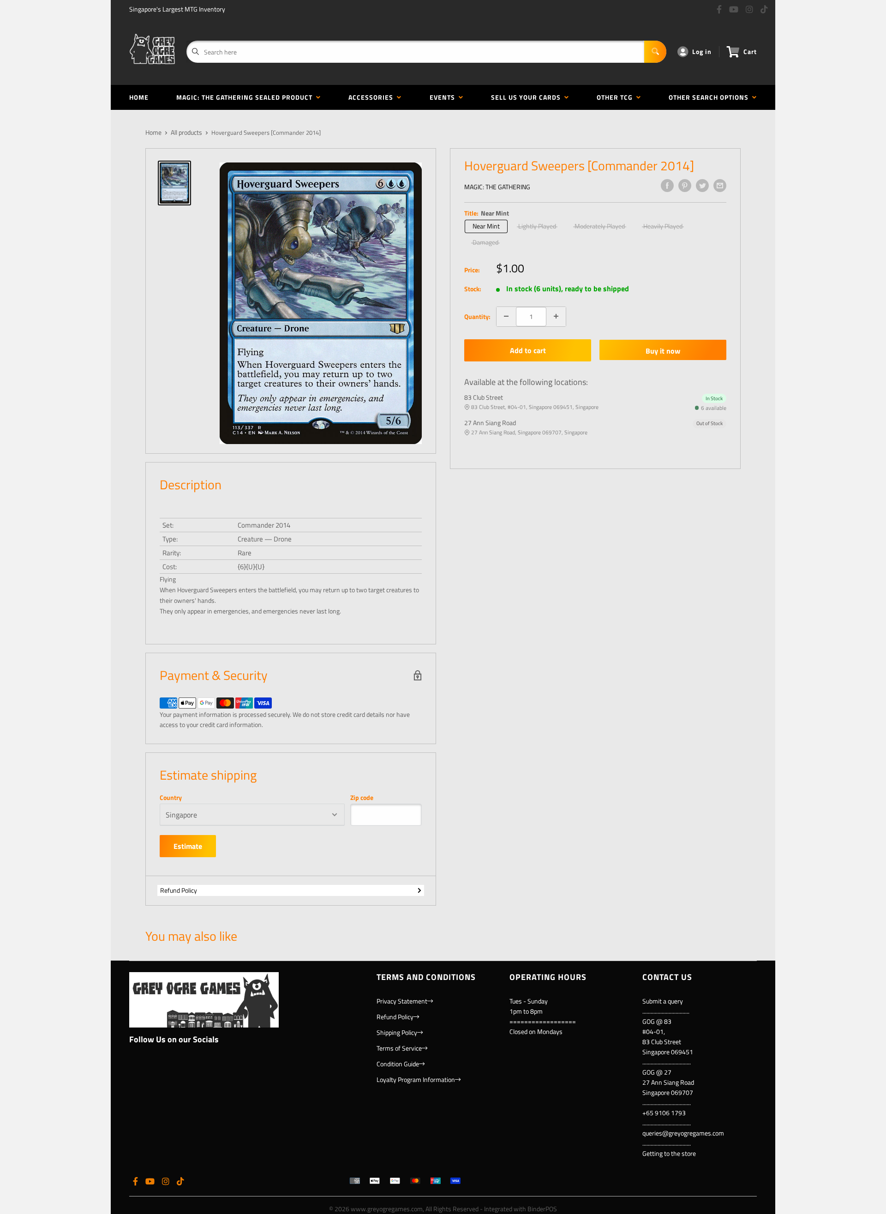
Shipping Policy (397, 1032)
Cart (750, 51)
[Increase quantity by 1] (556, 316)
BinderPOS (542, 1209)
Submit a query (662, 1001)
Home (139, 97)
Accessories (372, 97)
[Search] (655, 52)
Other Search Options (710, 97)
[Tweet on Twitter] (702, 185)
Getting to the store (669, 1153)
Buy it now (663, 350)
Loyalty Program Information (416, 1079)
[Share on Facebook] (667, 185)
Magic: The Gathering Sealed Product (246, 97)
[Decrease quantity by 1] (506, 316)
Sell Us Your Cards (527, 97)
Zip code (361, 797)
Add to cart (528, 350)
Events (444, 97)
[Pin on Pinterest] (684, 185)
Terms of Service (399, 1048)
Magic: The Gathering (497, 187)
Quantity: (477, 316)
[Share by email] (719, 185)
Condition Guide (398, 1064)
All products (186, 132)
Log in (702, 51)
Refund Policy (178, 890)
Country (171, 797)
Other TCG (616, 97)
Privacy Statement (402, 1001)
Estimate (188, 846)
